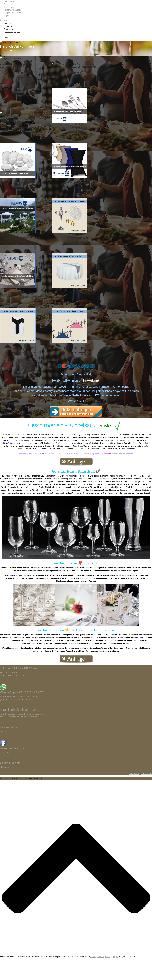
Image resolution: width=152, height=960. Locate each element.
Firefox (93, 956)
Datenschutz (146, 774)
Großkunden (9, 7)
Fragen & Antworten (12, 13)
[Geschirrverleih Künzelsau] (76, 462)
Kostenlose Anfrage (12, 10)
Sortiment (8, 4)
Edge (115, 956)
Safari (107, 956)
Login (6, 15)
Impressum (134, 774)
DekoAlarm (9, 1)
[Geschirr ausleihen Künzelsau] (76, 659)
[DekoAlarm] (3, 20)
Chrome (100, 956)
